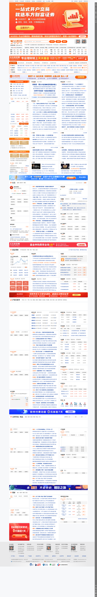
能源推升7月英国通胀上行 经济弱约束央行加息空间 (45, 441)
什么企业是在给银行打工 (50, 366)
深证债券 (17, 477)
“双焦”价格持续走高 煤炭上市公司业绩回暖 (43, 472)
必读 (18, 19)
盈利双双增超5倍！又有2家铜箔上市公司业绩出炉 (44, 81)
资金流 (26, 91)
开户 (46, 62)
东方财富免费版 (21, 514)
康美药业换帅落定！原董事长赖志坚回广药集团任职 (74, 88)
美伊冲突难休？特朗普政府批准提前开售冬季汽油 (44, 412)
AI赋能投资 (77, 30)
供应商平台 (38, 523)
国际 (24, 17)
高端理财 (26, 242)
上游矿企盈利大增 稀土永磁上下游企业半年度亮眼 (44, 86)
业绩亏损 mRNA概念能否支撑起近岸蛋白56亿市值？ (74, 90)
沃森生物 (67, 314)
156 (55, 290)
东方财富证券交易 (30, 517)
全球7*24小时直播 (54, 115)
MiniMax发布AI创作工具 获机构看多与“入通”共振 (44, 401)
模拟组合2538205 (65, 361)
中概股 (11, 416)
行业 (31, 33)
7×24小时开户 (24, 110)
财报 (17, 54)
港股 (18, 21)
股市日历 (33, 280)
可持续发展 (21, 523)
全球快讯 (53, 54)
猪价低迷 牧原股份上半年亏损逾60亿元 (45, 124)
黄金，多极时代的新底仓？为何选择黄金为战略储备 (45, 448)
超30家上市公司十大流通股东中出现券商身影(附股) (45, 317)
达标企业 (82, 337)
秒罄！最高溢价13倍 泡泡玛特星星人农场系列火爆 (44, 403)
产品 (11, 62)
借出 (84, 473)
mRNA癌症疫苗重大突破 (38, 205)
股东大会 (33, 293)
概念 (33, 33)
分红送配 (68, 320)
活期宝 (16, 130)
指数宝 (20, 130)
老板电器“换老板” (37, 190)
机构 (79, 19)
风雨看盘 (77, 204)
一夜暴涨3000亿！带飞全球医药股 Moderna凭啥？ (44, 177)
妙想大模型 (78, 15)
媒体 (62, 21)
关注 (27, 194)
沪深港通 (13, 39)
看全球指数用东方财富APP (39, 56)
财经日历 (39, 280)
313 (40, 285)
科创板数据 (63, 334)
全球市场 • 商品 (17, 384)
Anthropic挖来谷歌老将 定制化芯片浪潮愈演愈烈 (73, 69)
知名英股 (12, 436)
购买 (84, 235)
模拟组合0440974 (65, 359)
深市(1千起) (69, 466)
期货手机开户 (83, 514)
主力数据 (67, 307)
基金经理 (23, 246)
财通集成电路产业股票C (66, 237)
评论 (18, 17)
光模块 (13, 251)
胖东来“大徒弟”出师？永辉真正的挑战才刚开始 (44, 179)
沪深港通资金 (53, 119)
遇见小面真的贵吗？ (37, 197)
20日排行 (71, 353)
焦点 (15, 17)
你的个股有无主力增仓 (51, 56)
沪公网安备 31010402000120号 (52, 529)
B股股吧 (56, 362)
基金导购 (21, 240)
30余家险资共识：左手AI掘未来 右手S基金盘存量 (44, 479)
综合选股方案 (71, 30)
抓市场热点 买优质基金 (50, 253)
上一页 (65, 96)
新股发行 (33, 288)
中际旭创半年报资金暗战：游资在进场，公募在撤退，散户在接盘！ (18, 204)
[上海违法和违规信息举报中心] (52, 533)
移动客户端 (11, 1)
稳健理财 (21, 242)
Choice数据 (48, 1)
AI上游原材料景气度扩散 (51, 105)
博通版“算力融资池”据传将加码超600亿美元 (43, 418)
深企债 (20, 463)
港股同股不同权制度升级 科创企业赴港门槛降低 (44, 329)
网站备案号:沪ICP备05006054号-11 (33, 529)
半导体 (25, 256)
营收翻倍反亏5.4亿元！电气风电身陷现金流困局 (44, 349)
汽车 (79, 21)
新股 (38, 33)
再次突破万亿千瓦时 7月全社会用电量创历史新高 (73, 111)
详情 (85, 251)
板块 (35, 19)
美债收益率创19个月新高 (51, 201)
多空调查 (12, 359)
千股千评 (37, 15)
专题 (27, 17)
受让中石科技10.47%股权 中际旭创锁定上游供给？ (45, 92)
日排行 (61, 353)
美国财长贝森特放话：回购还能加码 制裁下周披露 (44, 420)
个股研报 (34, 37)
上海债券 (12, 477)
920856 (11, 100)
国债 (11, 463)
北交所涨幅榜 (13, 279)
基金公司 (26, 237)
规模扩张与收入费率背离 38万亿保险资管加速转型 (44, 483)
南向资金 (62, 399)
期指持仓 (73, 307)
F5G (19, 256)
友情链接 (84, 523)
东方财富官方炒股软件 (77, 35)
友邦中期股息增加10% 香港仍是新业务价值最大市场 (45, 481)
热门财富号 (63, 191)
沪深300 (12, 86)
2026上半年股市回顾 (36, 140)
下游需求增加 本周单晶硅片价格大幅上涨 (42, 424)
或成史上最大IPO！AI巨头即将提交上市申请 (72, 58)
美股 (15, 21)
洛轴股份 (74, 289)
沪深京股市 (16, 267)
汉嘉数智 (16, 98)
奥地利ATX (20, 35)
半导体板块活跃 (49, 12)
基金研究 (33, 246)
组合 (82, 17)
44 (55, 293)
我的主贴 (26, 167)
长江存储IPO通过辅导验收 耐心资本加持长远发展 (44, 327)
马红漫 (83, 196)
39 (40, 293)
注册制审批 (70, 337)
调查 (65, 21)
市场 (23, 267)
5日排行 (66, 353)
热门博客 (63, 201)
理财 (38, 68)
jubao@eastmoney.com (82, 527)
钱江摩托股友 (65, 171)
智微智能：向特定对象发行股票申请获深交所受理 (44, 334)
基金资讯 (33, 221)
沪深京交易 (15, 60)
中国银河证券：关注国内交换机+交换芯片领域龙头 (74, 124)
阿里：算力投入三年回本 (38, 105)
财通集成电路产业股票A (66, 235)
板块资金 (29, 37)
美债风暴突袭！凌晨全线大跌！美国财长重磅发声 (44, 500)
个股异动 (13, 93)
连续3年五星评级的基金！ (39, 253)
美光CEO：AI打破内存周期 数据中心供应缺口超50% (45, 156)
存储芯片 (19, 251)
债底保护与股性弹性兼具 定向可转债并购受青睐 (44, 336)
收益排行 (15, 242)
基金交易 (80, 1)
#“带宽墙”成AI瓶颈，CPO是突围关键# (76, 157)
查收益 (27, 133)
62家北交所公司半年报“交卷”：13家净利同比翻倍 (44, 340)
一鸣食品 (44, 167)
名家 (82, 19)
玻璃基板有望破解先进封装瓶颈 (40, 207)
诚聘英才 (54, 523)
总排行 (74, 353)
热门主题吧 (70, 181)
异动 (28, 77)
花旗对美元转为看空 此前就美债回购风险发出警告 (44, 444)
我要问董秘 (85, 166)
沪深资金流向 (56, 12)
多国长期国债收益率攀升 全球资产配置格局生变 (44, 498)
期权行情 (35, 435)
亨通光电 (49, 164)
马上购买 (15, 140)
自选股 (70, 33)
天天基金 (19, 62)
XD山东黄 (67, 312)
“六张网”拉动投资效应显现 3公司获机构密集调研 (44, 321)
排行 (36, 33)
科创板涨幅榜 (13, 319)
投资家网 (14, 194)
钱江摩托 (62, 168)
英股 (16, 436)
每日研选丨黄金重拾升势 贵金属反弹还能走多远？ (44, 450)
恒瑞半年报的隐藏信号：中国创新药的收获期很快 (44, 184)
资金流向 (20, 37)
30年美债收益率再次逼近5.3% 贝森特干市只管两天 (74, 54)
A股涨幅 (12, 299)
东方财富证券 (27, 1)
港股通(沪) (56, 39)
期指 (24, 19)
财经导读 (63, 49)
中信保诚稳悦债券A (65, 251)
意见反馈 (96, 591)
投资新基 (50, 62)
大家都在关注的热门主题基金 (39, 249)
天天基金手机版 (63, 15)
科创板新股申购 (64, 337)
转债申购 (32, 15)
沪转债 (23, 480)
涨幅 (28, 71)
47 (48, 293)
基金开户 (57, 514)
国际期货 (74, 422)
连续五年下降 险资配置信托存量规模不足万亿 (43, 504)
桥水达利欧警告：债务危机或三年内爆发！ (46, 122)
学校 (86, 19)
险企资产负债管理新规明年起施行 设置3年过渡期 (73, 64)
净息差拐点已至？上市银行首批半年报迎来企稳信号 (45, 489)
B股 (51, 267)
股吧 (52, 1)
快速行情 (85, 35)
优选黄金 (74, 246)
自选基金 (75, 33)
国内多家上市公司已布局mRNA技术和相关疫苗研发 (45, 315)
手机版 (56, 15)
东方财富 (16, 1)
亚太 (16, 66)
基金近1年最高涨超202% (39, 62)
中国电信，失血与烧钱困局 (50, 192)
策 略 (46, 19)
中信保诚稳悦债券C (65, 257)
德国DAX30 (49, 35)
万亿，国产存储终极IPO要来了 (16, 196)
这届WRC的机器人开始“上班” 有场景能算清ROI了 (44, 162)
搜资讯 (64, 9)
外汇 (21, 21)
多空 (12, 363)
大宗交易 (80, 37)
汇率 (62, 438)
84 (55, 285)
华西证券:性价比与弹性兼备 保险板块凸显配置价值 (74, 122)
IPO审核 (76, 37)
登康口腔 (65, 298)
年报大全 (59, 37)
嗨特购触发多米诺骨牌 (38, 192)
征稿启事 (77, 523)
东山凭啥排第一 (63, 162)
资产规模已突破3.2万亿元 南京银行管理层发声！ (44, 491)
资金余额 (73, 402)
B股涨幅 (17, 299)
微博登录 (24, 161)
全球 (23, 51)
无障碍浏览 (86, 1)
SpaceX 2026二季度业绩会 (48, 138)
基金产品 (57, 519)
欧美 (19, 66)
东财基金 (33, 1)
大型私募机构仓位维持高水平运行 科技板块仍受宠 (44, 234)
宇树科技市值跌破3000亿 (51, 203)
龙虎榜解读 (40, 169)
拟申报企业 (76, 337)
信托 (65, 17)
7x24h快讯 (34, 64)
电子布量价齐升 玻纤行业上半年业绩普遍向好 (43, 468)
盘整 (27, 367)
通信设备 (13, 256)
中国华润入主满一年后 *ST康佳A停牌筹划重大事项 (45, 94)
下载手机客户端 (22, 115)
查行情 (52, 9)
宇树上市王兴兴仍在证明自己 (48, 132)
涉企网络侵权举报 (83, 30)
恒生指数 (65, 35)
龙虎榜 (67, 37)
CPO (25, 251)
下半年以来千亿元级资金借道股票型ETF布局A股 (44, 77)
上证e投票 (85, 100)
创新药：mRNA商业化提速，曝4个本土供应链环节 (45, 186)
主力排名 (24, 37)
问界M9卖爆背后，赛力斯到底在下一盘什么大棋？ (45, 182)
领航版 (83, 15)
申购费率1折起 (15, 123)
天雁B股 (66, 325)
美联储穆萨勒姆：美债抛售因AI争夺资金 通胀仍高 (45, 409)
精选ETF (63, 486)
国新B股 (66, 330)
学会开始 (65, 363)
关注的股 (13, 167)
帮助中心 (21, 113)
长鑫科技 (35, 167)
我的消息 (26, 169)
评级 (62, 19)
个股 (26, 33)
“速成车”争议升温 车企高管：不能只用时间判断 (73, 75)
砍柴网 (76, 194)
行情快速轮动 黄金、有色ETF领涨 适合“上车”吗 (44, 75)
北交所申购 (48, 37)
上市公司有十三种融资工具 (50, 368)
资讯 (19, 58)
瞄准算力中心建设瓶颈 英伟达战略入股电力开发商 (74, 71)
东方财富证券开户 (30, 514)
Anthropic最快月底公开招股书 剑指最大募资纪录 (44, 416)
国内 (21, 17)
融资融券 (63, 37)
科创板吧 (76, 181)
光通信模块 (79, 160)
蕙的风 (70, 204)
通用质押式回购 (64, 464)
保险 (62, 17)
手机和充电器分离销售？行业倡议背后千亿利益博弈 (74, 77)
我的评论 (13, 169)
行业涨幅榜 (12, 339)
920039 (11, 102)
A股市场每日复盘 (65, 138)
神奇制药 (39, 167)
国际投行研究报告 (15, 202)
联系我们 (47, 523)
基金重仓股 (17, 246)
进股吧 (58, 9)
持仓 (15, 363)
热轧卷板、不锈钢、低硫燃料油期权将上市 (46, 433)
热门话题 (35, 169)
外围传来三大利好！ (37, 60)
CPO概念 (74, 160)
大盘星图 (85, 33)
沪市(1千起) (63, 466)
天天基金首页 (23, 217)
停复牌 (33, 282)
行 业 (74, 19)
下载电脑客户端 (14, 115)
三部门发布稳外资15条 (66, 140)
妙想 (44, 1)
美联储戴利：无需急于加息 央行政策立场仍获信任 (44, 439)
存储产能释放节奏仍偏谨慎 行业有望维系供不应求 (44, 355)
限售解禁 (71, 37)
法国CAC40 (34, 35)
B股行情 (37, 362)
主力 (38, 19)
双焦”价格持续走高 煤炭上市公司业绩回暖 (43, 427)
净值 (35, 17)
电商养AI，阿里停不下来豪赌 (48, 190)
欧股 (31, 384)
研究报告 (39, 310)
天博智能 (74, 287)
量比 (28, 73)
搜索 (86, 21)
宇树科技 (78, 344)
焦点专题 (39, 49)
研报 (19, 54)
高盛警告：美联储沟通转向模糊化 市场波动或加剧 (74, 119)
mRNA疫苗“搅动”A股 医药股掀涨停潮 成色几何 (44, 304)
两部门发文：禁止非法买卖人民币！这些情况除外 (73, 79)
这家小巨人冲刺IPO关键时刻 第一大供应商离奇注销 (45, 342)
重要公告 (33, 296)
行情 (15, 19)
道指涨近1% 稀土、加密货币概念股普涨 (71, 56)
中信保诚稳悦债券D (65, 254)
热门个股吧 (63, 181)
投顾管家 (21, 237)
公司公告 (83, 92)
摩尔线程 (65, 303)
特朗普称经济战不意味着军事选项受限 (42, 54)
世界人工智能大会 (75, 132)
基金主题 (12, 246)
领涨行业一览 (42, 323)
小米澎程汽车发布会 (36, 138)
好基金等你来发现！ (51, 249)
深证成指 (13, 82)
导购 (22, 58)
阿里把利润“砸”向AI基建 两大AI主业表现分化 (43, 399)
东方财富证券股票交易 (19, 106)
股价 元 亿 (16, 15)
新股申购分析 (46, 169)
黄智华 (70, 206)
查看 (26, 372)
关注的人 (19, 167)
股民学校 (53, 30)
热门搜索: (27, 12)
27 (40, 296)
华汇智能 (74, 284)
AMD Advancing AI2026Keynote (49, 140)
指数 (19, 33)
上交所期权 (40, 435)
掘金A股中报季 (83, 132)
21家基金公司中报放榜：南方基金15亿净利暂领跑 (44, 230)
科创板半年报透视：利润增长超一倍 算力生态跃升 (74, 107)
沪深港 (57, 33)
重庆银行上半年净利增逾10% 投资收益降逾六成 (44, 494)
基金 (52, 33)
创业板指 (13, 84)
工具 (17, 58)
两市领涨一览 (36, 323)
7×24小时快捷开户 (24, 123)
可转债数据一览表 (51, 506)
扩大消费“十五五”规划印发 (77, 134)
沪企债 (15, 463)
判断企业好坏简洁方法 (38, 368)
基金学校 (39, 246)
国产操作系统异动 (52, 207)
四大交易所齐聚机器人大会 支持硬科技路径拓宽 (44, 359)
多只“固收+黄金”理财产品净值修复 (44, 126)
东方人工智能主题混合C (66, 242)
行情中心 (13, 33)
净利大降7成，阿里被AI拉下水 (50, 197)
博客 (79, 17)
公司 (55, 19)
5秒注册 (23, 158)
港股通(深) (76, 39)
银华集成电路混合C (65, 240)
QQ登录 (14, 161)
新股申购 (27, 15)
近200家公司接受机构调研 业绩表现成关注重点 (44, 228)
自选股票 (19, 93)
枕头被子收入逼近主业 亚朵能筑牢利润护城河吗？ (44, 96)
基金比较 (26, 240)
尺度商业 (83, 194)
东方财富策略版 (21, 517)
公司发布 (73, 166)
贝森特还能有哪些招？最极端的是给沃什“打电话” (44, 407)
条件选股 (42, 15)
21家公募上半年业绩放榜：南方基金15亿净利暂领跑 (45, 73)
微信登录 (19, 161)
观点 (63, 115)
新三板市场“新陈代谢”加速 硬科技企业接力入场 (73, 105)
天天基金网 (22, 1)
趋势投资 (63, 206)
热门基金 (12, 130)
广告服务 (30, 523)
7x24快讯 (68, 49)
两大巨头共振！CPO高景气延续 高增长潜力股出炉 (44, 466)
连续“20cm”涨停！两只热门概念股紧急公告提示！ (73, 60)
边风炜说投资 (63, 196)
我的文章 (13, 178)
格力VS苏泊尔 (36, 194)
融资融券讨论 (53, 169)
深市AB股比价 (50, 362)
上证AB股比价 (24, 299)
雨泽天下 (63, 194)
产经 (58, 21)
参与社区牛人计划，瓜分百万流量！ (46, 107)
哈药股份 (54, 164)
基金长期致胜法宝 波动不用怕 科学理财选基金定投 (45, 251)
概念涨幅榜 (18, 339)
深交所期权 (45, 435)
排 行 (41, 17)
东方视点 (33, 49)
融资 (35, 21)
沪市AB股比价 (43, 362)
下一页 (81, 96)
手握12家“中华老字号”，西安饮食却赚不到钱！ (44, 111)
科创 (38, 21)
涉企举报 (96, 588)
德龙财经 (77, 196)
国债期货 (26, 463)
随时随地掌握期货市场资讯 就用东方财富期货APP (44, 429)
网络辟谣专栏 (83, 136)
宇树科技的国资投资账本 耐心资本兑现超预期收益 (74, 81)
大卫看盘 (83, 206)
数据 (11, 54)
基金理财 (29, 30)
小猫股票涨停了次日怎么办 (48, 136)
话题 (34, 199)
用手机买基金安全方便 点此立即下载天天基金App (44, 257)
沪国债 (12, 480)
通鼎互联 (45, 164)
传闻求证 (67, 166)
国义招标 (16, 103)
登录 (72, 1)
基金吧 (74, 17)
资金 (14, 54)
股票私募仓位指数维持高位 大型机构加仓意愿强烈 (44, 158)
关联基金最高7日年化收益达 (71, 226)
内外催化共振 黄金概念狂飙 (49, 60)
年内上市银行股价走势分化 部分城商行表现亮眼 (44, 487)
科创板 (48, 33)
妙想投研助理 (20, 519)
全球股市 (13, 35)
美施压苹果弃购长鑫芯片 (38, 203)
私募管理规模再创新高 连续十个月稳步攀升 (46, 243)
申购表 (84, 58)
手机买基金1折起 (23, 140)
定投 (38, 17)
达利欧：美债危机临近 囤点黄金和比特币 (45, 238)
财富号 (74, 21)
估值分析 (85, 37)
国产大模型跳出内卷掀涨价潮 (43, 119)
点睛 (58, 19)
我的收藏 (19, 169)
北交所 (41, 33)
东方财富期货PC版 (71, 15)
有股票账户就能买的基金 (82, 486)
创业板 (41, 21)
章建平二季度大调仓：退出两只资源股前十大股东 (44, 90)
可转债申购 (69, 280)
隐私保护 (69, 523)
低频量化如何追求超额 (47, 134)
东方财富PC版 (51, 15)
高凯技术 (78, 342)
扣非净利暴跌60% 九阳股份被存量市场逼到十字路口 (74, 86)
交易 (11, 60)
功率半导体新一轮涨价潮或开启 (44, 58)
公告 (65, 19)
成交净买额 (64, 402)
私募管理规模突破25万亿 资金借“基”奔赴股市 (72, 109)
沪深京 (14, 51)
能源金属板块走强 (41, 12)
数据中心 (13, 37)
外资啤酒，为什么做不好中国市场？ (48, 194)
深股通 (38, 39)
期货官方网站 (83, 517)
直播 (34, 130)
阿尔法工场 (70, 194)
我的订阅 (19, 178)
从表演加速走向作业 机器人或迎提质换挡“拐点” (44, 84)
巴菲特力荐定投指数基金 (38, 255)
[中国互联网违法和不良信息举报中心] (62, 533)
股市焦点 (33, 68)
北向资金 (67, 399)
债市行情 (45, 506)
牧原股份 (65, 300)
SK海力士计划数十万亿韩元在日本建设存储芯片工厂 (45, 160)
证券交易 (75, 1)
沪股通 (23, 39)
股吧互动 (45, 30)
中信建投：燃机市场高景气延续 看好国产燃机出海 (74, 126)
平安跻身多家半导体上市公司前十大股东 (71, 92)
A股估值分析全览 (63, 12)
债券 (58, 17)
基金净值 (12, 221)
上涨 (27, 365)
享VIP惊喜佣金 (15, 110)
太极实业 (48, 167)
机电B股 (66, 328)
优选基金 (68, 232)
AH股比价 (53, 37)
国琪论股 (63, 204)
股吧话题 (63, 154)
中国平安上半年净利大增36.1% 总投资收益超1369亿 (45, 477)
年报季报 (33, 285)
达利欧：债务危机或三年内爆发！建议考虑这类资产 (74, 66)
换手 (28, 75)
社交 (11, 56)
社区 (34, 100)
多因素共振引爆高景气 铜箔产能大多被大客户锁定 (44, 353)
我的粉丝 (13, 172)
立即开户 (11, 140)
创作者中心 (55, 100)
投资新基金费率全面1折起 (51, 255)
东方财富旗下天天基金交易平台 (19, 119)
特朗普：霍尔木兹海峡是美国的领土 (44, 52)
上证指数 (12, 69)
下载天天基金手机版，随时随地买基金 (78, 217)
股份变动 (33, 290)
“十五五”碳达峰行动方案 (75, 138)
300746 (11, 98)
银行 (55, 17)
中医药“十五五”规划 (77, 140)
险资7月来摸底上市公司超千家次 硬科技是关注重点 (45, 308)
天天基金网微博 (64, 514)
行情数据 (13, 30)
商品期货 (68, 422)
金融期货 (63, 422)
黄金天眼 (77, 206)
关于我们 (13, 523)
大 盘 (41, 19)
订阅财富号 (26, 178)
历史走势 (82, 402)
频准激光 (78, 347)
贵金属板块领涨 (33, 12)
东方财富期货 (38, 1)
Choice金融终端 (21, 521)
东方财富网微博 (40, 514)
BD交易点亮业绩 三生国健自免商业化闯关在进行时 (45, 347)
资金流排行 (44, 310)
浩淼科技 (16, 100)
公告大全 (78, 320)
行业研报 (53, 323)
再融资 (40, 267)
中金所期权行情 (52, 435)
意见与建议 (39, 517)
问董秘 (62, 166)
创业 (55, 21)
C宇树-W (40, 164)
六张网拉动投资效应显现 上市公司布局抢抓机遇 (44, 470)
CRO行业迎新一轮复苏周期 (51, 205)
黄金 (27, 21)
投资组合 (37, 30)
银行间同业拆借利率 (37, 506)
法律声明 (62, 523)
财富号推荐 (74, 232)
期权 (27, 19)
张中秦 (83, 204)
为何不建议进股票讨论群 (38, 366)
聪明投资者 (70, 196)
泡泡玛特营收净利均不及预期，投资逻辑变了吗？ (44, 109)
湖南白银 (53, 167)
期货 (24, 21)
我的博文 (13, 187)
